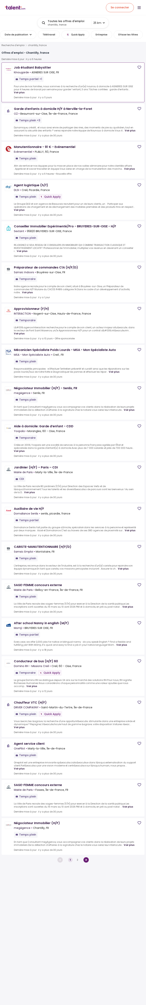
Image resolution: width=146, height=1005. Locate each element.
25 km (97, 23)
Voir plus (19, 92)
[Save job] (139, 67)
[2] (86, 860)
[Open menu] (139, 7)
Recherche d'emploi (13, 45)
